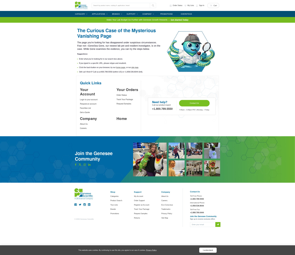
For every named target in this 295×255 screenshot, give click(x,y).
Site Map (164, 218)
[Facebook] (75, 204)
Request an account (88, 103)
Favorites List (85, 108)
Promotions (114, 213)
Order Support (139, 200)
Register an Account (141, 205)
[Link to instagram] (84, 165)
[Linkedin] (89, 204)
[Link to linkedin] (89, 165)
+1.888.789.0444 (197, 213)
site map (134, 67)
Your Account (87, 92)
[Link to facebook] (75, 165)
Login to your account (88, 99)
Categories (114, 196)
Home (122, 118)
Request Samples (124, 103)
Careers (83, 128)
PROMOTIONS (166, 14)
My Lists (190, 5)
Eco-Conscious (167, 205)
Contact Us (194, 103)
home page (120, 67)
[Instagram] (84, 204)
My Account (138, 196)
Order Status (122, 95)
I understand (208, 250)
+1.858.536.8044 (197, 206)
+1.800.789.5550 (162, 108)
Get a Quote (85, 112)
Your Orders (127, 89)
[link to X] (80, 165)
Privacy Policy (166, 213)
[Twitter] (80, 204)
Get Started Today (179, 20)
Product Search (116, 200)
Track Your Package (125, 99)
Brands (113, 209)
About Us (84, 124)
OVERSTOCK (186, 14)
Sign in (201, 5)
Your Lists (114, 205)
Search (153, 5)
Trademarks (165, 209)
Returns (137, 218)
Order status (177, 5)
